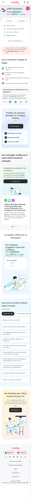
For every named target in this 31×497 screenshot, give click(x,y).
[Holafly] (15, 448)
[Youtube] (14, 457)
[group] (15, 320)
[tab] (9, 21)
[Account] (28, 2)
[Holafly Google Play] (21, 452)
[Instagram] (10, 457)
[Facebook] (6, 457)
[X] (17, 457)
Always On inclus (10, 35)
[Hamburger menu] (3, 2)
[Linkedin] (21, 457)
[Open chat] (28, 8)
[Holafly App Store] (9, 452)
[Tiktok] (25, 457)
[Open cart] (25, 2)
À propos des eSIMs (8, 313)
